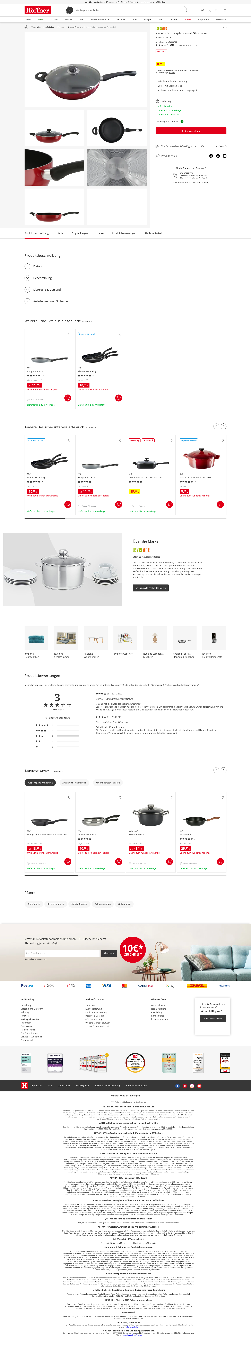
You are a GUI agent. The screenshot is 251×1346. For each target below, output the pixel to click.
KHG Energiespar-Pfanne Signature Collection (47, 794)
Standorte (90, 1005)
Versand (172, 73)
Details (38, 266)
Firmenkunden (28, 1040)
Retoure (25, 1015)
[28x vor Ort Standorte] (202, 10)
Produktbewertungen (124, 233)
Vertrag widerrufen (30, 1019)
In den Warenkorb (191, 131)
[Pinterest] (218, 156)
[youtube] (199, 1085)
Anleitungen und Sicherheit (51, 301)
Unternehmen (158, 1005)
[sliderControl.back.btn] (216, 426)
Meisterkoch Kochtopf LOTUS (141, 794)
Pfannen (31, 892)
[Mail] (224, 156)
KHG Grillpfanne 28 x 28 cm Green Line (146, 437)
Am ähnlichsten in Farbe (108, 782)
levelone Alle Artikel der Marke (151, 588)
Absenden (109, 953)
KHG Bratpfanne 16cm (36, 330)
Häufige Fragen (28, 1029)
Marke (100, 233)
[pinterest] (185, 1085)
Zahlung (25, 1012)
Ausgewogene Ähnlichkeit (40, 782)
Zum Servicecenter (213, 1018)
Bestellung (26, 1005)
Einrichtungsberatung (96, 1012)
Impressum (36, 1085)
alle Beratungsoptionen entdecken (190, 182)
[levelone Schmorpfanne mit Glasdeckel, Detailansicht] (54, 167)
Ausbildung (156, 1012)
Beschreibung (42, 278)
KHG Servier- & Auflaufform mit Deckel (196, 437)
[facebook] (177, 1085)
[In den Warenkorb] (67, 398)
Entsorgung (26, 1026)
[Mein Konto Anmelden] (209, 10)
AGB (50, 1085)
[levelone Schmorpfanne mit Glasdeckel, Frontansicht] (54, 128)
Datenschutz (64, 1085)
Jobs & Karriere (158, 1008)
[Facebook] (211, 156)
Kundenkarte (157, 1015)
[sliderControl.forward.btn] (223, 426)
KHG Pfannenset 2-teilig (87, 794)
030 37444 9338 (186, 173)
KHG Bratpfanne (185, 794)
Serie (60, 233)
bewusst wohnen (159, 1019)
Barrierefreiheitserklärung (107, 1085)
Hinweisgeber (82, 1085)
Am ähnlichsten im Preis (74, 782)
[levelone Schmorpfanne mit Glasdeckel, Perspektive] (86, 69)
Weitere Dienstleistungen (97, 1022)
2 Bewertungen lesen (186, 45)
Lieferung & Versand (47, 290)
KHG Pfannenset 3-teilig (87, 330)
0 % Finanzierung (29, 1033)
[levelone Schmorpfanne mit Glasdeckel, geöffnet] (54, 207)
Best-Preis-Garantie (94, 1015)
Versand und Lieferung (32, 1008)
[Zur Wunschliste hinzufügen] (224, 28)
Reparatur (26, 1022)
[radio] (57, 725)
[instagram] (192, 1085)
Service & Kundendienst (32, 1036)
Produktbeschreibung (37, 233)
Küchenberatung (93, 1008)
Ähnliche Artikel (153, 233)
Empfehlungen (80, 233)
